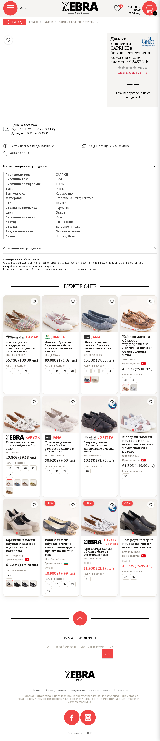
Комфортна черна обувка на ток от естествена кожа (138, 543)
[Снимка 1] (17, 330)
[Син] (17, 482)
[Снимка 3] (21, 329)
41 (33, 468)
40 (72, 371)
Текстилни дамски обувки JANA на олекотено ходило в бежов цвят (59, 447)
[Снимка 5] (27, 329)
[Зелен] (33, 482)
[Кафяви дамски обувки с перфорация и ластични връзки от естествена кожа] (138, 314)
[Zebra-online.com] (80, 8)
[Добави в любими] (34, 301)
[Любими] (8, 40)
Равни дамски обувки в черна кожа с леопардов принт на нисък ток (60, 547)
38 (56, 371)
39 (25, 371)
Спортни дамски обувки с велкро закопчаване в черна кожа (99, 447)
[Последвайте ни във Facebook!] (72, 717)
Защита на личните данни (90, 690)
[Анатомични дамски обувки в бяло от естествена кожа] (99, 517)
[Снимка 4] (24, 329)
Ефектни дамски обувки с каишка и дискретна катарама (20, 545)
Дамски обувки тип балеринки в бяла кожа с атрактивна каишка (58, 347)
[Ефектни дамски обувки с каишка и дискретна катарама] (21, 517)
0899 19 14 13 (19, 153)
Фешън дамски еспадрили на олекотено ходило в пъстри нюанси (20, 347)
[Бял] (133, 387)
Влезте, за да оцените (133, 72)
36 (9, 371)
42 (9, 475)
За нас (36, 690)
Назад (16, 22)
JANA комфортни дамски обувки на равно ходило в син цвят (97, 347)
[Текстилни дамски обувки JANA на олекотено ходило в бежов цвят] (60, 414)
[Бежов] (95, 379)
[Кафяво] (9, 490)
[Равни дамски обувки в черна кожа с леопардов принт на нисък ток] (60, 517)
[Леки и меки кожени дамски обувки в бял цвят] (21, 414)
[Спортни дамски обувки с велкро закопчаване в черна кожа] (99, 414)
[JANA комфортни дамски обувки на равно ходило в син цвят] (99, 314)
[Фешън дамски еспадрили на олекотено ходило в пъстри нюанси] (21, 314)
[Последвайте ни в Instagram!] (88, 717)
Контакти (121, 690)
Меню (23, 8)
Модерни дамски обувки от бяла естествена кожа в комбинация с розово (138, 444)
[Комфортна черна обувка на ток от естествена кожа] (138, 517)
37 (17, 371)
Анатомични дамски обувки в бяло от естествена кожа (98, 551)
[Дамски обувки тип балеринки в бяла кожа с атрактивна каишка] (60, 314)
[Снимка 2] (19, 329)
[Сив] (25, 482)
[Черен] (17, 583)
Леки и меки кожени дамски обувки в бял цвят (21, 445)
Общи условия (55, 690)
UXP (89, 733)
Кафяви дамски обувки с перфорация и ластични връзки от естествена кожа (137, 346)
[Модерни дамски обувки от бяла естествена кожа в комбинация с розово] (138, 414)
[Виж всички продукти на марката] (148, 41)
